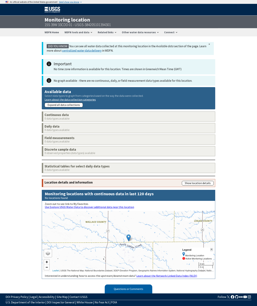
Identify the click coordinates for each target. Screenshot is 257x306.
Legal (33, 297)
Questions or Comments (128, 289)
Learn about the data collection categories (70, 99)
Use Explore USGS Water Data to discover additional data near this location (89, 207)
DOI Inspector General (61, 302)
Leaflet (55, 270)
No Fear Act (102, 302)
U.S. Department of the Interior (25, 302)
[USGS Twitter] (228, 298)
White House (85, 302)
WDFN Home (52, 32)
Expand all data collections (64, 105)
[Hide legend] (211, 249)
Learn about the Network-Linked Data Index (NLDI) (166, 275)
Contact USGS (78, 297)
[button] (128, 237)
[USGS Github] (237, 298)
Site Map (62, 297)
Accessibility (47, 297)
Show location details (198, 183)
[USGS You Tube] (245, 298)
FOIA (114, 302)
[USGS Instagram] (249, 298)
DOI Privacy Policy (17, 297)
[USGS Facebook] (232, 298)
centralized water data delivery (82, 50)
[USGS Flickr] (241, 298)
